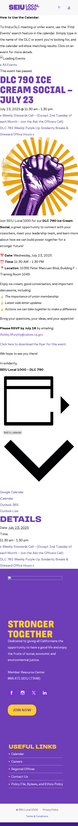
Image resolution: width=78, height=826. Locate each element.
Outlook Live (9, 511)
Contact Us (19, 777)
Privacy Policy (50, 809)
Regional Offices (23, 769)
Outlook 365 (9, 505)
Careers (16, 762)
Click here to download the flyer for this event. (33, 344)
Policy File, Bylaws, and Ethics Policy (37, 784)
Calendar (17, 754)
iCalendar (6, 499)
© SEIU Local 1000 (27, 809)
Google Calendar (12, 492)
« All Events (8, 65)
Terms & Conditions (37, 816)
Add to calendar (12, 432)
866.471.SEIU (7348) (24, 678)
